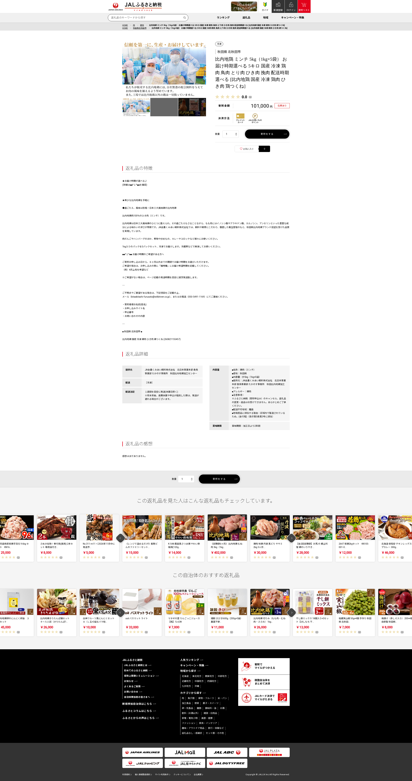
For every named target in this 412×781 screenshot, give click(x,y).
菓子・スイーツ (211, 703)
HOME (125, 25)
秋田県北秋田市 (139, 28)
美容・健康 (207, 718)
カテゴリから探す (191, 692)
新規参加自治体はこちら (137, 703)
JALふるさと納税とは (135, 665)
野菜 (197, 703)
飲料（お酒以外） (191, 713)
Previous (120, 538)
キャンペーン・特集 (292, 17)
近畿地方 (186, 681)
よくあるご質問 (132, 686)
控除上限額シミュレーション (139, 676)
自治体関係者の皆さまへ (137, 697)
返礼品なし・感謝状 (192, 733)
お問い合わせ (131, 691)
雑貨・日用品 (210, 713)
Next (291, 538)
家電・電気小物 (190, 718)
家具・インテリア (208, 723)
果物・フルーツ (206, 698)
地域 (265, 17)
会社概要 (197, 774)
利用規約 (126, 774)
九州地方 (186, 686)
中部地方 (222, 676)
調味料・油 (210, 708)
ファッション (188, 723)
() (250, 97)
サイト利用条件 (162, 774)
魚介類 (191, 698)
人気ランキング (189, 660)
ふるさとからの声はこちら (138, 718)
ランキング (223, 17)
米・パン (222, 698)
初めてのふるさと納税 (136, 670)
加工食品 (186, 703)
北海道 (185, 676)
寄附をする (267, 134)
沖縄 (197, 686)
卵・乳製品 (187, 708)
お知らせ (129, 681)
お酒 (222, 708)
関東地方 (209, 676)
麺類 (199, 708)
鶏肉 (142, 25)
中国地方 (199, 681)
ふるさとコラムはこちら (137, 710)
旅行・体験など (216, 728)
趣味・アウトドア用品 (193, 728)
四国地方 (211, 681)
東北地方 (196, 676)
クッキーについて (181, 774)
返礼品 (246, 17)
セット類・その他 (215, 733)
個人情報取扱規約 (142, 774)
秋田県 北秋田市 (229, 52)
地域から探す (188, 670)
